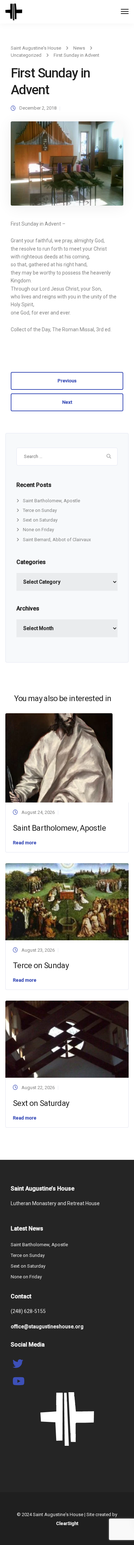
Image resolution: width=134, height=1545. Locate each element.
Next (67, 402)
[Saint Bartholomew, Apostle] (59, 757)
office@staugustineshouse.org (47, 1326)
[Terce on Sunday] (67, 901)
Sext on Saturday (40, 520)
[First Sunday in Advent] (67, 166)
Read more (24, 842)
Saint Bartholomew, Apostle (51, 500)
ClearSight (67, 1523)
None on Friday (38, 529)
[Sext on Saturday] (67, 1039)
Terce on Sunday (40, 510)
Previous (67, 380)
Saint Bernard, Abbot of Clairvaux (57, 539)
